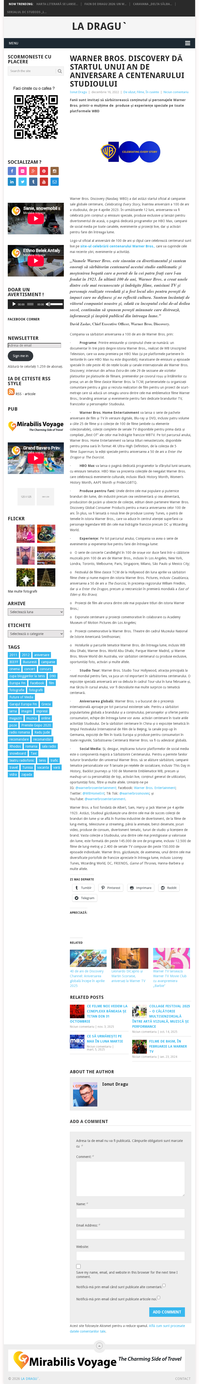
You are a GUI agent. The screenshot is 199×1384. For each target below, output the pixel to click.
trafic (54, 760)
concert (29, 669)
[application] (36, 304)
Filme (140, 92)
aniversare (41, 655)
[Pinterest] (44, 171)
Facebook (37, 683)
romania (31, 746)
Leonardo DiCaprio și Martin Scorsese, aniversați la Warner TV (128, 976)
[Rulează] (14, 304)
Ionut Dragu (78, 92)
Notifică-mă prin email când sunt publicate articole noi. (116, 1299)
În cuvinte (152, 92)
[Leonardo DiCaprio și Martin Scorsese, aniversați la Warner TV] (129, 958)
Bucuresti (30, 662)
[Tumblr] (33, 182)
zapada (26, 774)
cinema (14, 669)
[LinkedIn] (12, 182)
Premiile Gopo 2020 (36, 725)
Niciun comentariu (176, 92)
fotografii (36, 690)
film (51, 683)
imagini (26, 711)
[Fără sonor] (48, 304)
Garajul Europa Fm (23, 704)
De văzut (129, 92)
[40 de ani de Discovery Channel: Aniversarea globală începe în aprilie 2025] (88, 958)
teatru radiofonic (21, 760)
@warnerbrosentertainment (105, 799)
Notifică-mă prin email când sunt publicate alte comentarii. (119, 1287)
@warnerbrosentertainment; (96, 788)
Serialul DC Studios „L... (27, 12)
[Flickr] (22, 171)
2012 (26, 655)
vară (56, 767)
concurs (45, 669)
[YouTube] (44, 182)
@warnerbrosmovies (134, 793)
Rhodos (15, 746)
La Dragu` (99, 26)
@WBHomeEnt (93, 793)
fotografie (16, 690)
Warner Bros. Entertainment (154, 788)
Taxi (34, 753)
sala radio (49, 746)
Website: (82, 1247)
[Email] (54, 182)
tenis (42, 760)
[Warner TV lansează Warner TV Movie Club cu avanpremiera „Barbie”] (171, 958)
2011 (13, 655)
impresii (42, 711)
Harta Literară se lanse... (57, 4)
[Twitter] (22, 182)
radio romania (19, 732)
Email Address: (88, 1225)
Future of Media (21, 697)
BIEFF (13, 662)
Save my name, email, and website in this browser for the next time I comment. (127, 1274)
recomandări (42, 739)
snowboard (17, 753)
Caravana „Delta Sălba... (152, 4)
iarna (13, 711)
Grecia (46, 704)
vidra (13, 774)
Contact (183, 1379)
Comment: (85, 1156)
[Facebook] (12, 171)
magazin (15, 718)
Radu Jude (42, 732)
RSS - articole (25, 394)
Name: (82, 1204)
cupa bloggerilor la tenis (27, 676)
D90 (53, 676)
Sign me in (20, 356)
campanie (48, 662)
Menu (13, 43)
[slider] (55, 303)
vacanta (43, 767)
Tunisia (27, 767)
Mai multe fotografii (22, 591)
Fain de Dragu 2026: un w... (105, 4)
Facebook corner (24, 319)
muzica (31, 718)
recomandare (19, 739)
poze (13, 725)
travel (13, 767)
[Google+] (33, 171)
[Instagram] (54, 171)
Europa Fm (17, 683)
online (45, 718)
